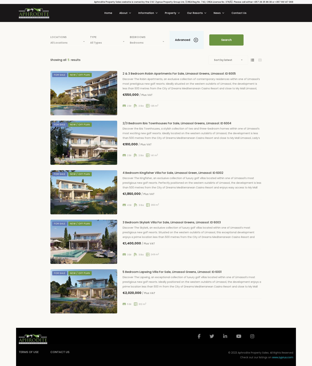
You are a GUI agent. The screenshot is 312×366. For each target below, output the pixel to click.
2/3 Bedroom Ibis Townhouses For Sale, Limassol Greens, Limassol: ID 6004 (177, 123)
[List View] (252, 60)
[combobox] (67, 41)
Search (226, 40)
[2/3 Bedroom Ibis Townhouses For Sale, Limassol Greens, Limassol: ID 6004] (83, 143)
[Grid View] (260, 60)
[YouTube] (238, 336)
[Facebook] (199, 336)
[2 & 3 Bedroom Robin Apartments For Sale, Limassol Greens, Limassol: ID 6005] (83, 93)
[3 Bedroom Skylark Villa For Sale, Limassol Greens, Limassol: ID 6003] (83, 242)
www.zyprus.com (282, 357)
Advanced (182, 40)
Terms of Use (29, 352)
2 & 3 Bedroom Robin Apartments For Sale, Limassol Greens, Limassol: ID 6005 (179, 74)
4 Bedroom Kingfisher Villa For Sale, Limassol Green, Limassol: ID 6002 (173, 173)
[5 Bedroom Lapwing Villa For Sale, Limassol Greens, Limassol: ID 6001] (83, 291)
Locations (58, 37)
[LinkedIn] (225, 336)
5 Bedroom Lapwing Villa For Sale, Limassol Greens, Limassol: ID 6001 (172, 272)
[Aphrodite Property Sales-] (34, 13)
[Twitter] (212, 336)
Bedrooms (137, 37)
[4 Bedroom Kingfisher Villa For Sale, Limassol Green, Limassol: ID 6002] (83, 192)
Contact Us (60, 352)
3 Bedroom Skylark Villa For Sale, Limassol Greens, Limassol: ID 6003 (172, 222)
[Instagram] (252, 336)
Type (93, 37)
